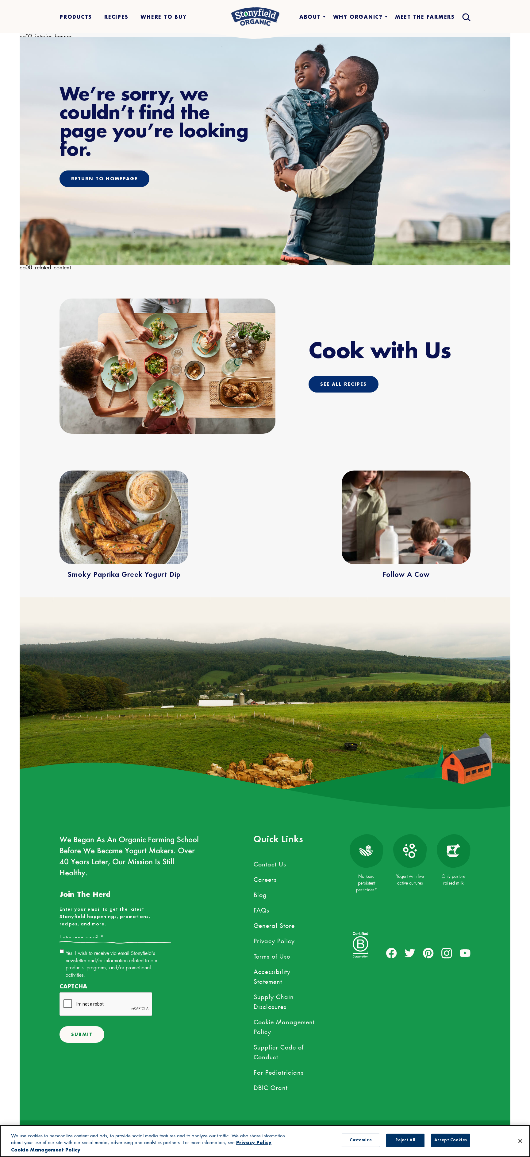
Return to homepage (104, 179)
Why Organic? (358, 17)
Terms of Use (272, 955)
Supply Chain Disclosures (274, 1000)
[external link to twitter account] (410, 953)
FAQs (261, 909)
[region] (265, 1141)
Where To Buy (163, 17)
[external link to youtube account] (465, 953)
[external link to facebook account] (391, 953)
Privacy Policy (274, 940)
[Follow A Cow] (406, 517)
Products (76, 17)
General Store (274, 924)
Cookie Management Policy (284, 1026)
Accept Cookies (450, 1140)
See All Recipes (343, 384)
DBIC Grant (271, 1087)
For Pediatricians (279, 1071)
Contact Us (270, 863)
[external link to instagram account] (446, 953)
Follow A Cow (406, 575)
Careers (265, 878)
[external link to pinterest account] (428, 953)
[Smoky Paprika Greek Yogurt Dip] (124, 517)
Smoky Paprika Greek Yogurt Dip (124, 575)
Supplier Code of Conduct (279, 1051)
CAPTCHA (73, 986)
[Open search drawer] (465, 16)
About (310, 17)
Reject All (405, 1140)
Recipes (116, 17)
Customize (360, 1140)
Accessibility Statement (272, 975)
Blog (260, 894)
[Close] (520, 1141)
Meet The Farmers (425, 17)
